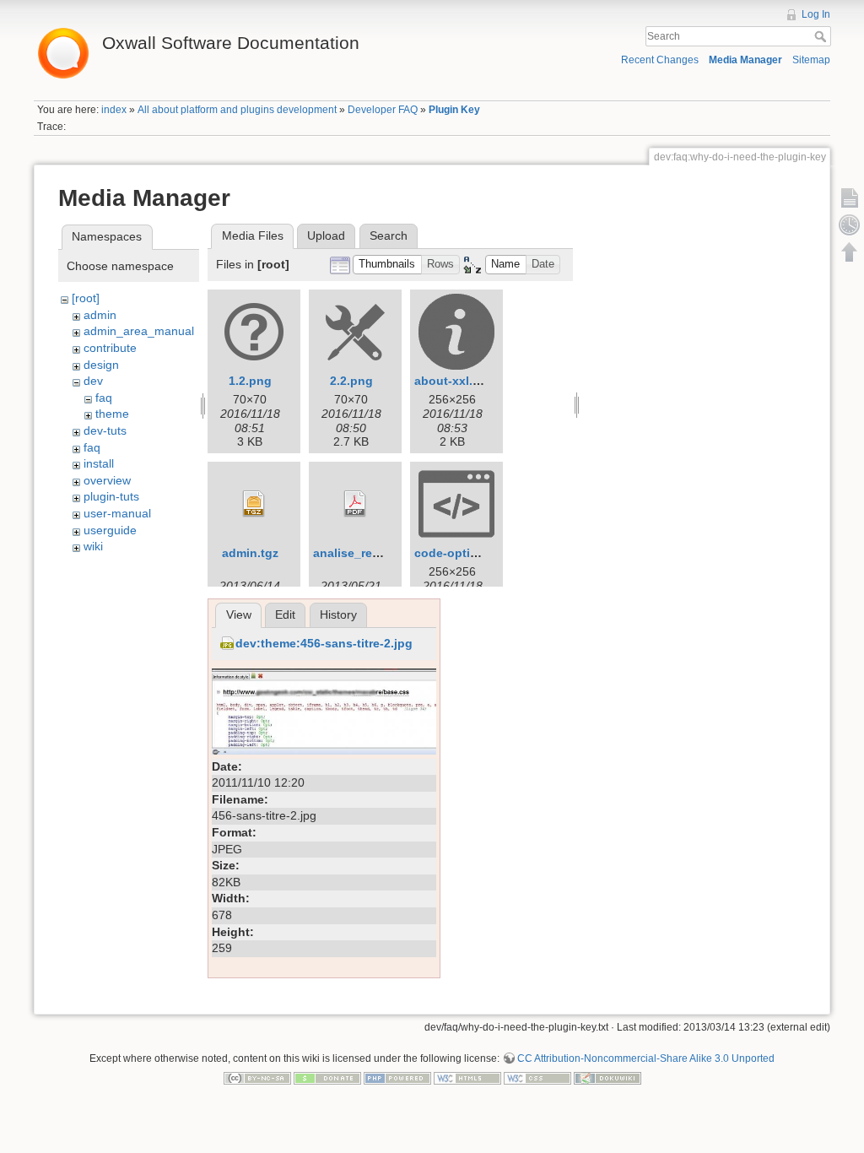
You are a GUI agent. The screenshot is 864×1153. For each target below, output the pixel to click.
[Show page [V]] (849, 197)
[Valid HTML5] (467, 1078)
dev (93, 380)
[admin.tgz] (254, 504)
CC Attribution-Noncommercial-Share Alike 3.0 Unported (646, 1058)
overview (107, 480)
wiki (93, 546)
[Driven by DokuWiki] (607, 1078)
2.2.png (351, 380)
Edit (285, 614)
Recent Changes (660, 60)
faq (103, 397)
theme (112, 413)
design (101, 364)
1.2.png (250, 380)
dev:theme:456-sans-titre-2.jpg (324, 643)
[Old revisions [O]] (849, 224)
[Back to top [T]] (849, 251)
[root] (86, 298)
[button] (387, 264)
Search (822, 36)
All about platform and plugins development (237, 110)
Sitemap (811, 60)
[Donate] (327, 1078)
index (114, 110)
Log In (816, 14)
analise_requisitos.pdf (377, 553)
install (99, 463)
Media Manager (745, 60)
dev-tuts (105, 430)
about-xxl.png (454, 380)
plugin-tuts (111, 496)
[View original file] (324, 710)
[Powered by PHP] (397, 1078)
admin (100, 315)
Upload (326, 235)
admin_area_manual (139, 331)
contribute (110, 348)
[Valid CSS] (537, 1078)
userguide (110, 530)
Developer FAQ (383, 110)
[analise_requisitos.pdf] (355, 504)
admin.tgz (250, 553)
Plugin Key (454, 110)
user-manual (117, 513)
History (338, 614)
